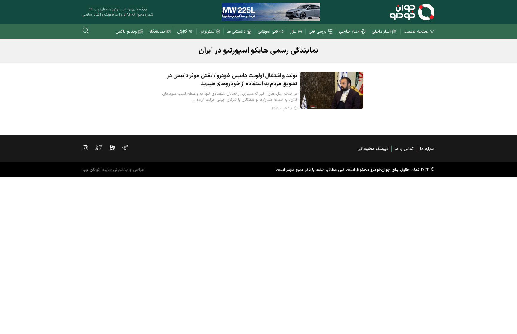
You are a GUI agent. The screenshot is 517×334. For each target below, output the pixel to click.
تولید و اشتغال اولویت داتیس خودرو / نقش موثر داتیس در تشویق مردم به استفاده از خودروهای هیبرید (232, 80)
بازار (293, 31)
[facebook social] (115, 147)
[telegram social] (128, 147)
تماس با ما (404, 149)
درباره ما (427, 149)
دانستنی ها (236, 31)
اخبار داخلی (382, 31)
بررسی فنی (318, 31)
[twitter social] (101, 147)
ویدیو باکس (126, 31)
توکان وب (91, 170)
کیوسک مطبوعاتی (373, 149)
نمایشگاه (157, 31)
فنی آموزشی (268, 31)
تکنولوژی (207, 31)
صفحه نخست (416, 31)
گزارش (182, 31)
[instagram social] (88, 147)
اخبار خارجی (349, 31)
